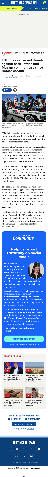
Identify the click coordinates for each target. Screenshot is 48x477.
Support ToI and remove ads (36, 8)
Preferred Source (10, 78)
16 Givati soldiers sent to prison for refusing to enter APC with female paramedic (13, 403)
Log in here (30, 429)
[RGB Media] (19, 468)
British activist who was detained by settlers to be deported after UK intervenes (34, 403)
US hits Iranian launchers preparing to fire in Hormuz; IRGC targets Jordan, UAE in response (34, 378)
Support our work (24, 339)
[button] (44, 2)
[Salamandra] (35, 468)
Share (8, 90)
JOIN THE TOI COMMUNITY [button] (24, 424)
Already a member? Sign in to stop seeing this (24, 344)
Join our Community (11, 8)
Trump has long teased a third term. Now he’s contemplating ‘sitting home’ (13, 378)
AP (5, 84)
